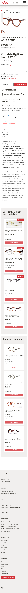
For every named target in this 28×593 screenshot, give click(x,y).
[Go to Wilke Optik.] (1, 10)
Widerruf (3, 568)
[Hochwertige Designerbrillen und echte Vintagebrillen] (5, 2)
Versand (13, 47)
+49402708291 (9, 491)
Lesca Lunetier (11, 79)
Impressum (4, 561)
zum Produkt (14, 242)
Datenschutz (4, 564)
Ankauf (3, 552)
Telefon (14, 3)
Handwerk (4, 547)
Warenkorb (17, 3)
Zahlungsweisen (5, 573)
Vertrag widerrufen (8, 578)
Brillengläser (4, 540)
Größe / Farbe (5, 64)
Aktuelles (3, 550)
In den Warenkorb (20, 84)
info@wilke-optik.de (10, 493)
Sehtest (3, 545)
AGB (2, 566)
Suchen (20, 3)
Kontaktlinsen (5, 543)
